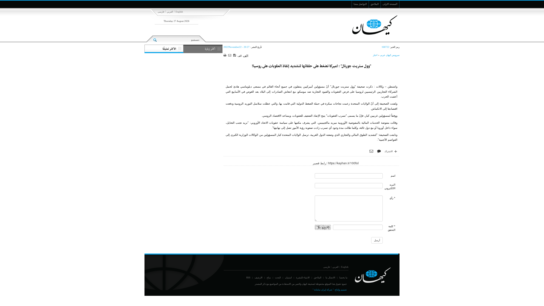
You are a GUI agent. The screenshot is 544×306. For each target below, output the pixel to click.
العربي (170, 11)
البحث (278, 277)
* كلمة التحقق (391, 228)
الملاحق (317, 277)
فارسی (161, 11)
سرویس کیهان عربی (390, 55)
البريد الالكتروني (389, 186)
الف (240, 55)
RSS (248, 277)
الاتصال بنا (330, 277)
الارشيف (258, 277)
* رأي (392, 198)
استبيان (288, 277)
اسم (393, 175)
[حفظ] (235, 55)
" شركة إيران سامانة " (323, 289)
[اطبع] (225, 55)
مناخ (269, 277)
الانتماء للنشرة (303, 277)
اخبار (375, 55)
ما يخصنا (343, 277)
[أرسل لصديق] (230, 55)
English (179, 11)
